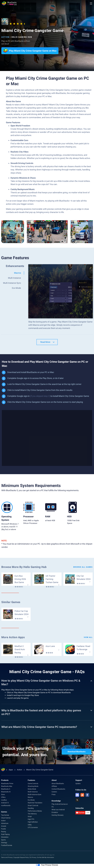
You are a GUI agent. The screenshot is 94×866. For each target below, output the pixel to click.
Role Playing (5, 834)
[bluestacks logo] (9, 3)
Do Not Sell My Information (45, 857)
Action (5, 37)
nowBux (4, 800)
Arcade (3, 826)
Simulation (4, 837)
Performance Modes (35, 811)
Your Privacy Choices (49, 865)
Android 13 (5, 803)
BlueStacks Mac (6, 786)
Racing (3, 831)
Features (31, 780)
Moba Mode (32, 789)
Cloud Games (5, 818)
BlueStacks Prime (7, 783)
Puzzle (3, 829)
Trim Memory (32, 814)
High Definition (33, 822)
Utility (30, 825)
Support (78, 780)
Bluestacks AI (5, 792)
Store (3, 794)
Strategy (4, 842)
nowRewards (5, 805)
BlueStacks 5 (5, 789)
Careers (54, 792)
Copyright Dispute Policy (21, 857)
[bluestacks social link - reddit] (82, 795)
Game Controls (33, 783)
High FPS (31, 819)
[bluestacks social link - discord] (77, 795)
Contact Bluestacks (58, 789)
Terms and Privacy (7, 857)
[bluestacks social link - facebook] (87, 795)
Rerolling (31, 808)
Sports (3, 840)
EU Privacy (33, 857)
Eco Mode (31, 800)
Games (4, 812)
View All (88, 637)
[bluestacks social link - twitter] (77, 800)
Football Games (6, 845)
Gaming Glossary (58, 815)
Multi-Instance (33, 792)
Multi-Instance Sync (34, 794)
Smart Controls (33, 805)
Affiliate (54, 786)
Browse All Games (83, 567)
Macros (30, 797)
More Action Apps (13, 637)
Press (53, 794)
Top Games (5, 815)
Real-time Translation (35, 803)
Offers (3, 797)
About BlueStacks (58, 783)
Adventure (4, 823)
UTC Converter (33, 827)
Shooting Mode (33, 786)
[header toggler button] (91, 3)
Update (77, 783)
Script (30, 816)
